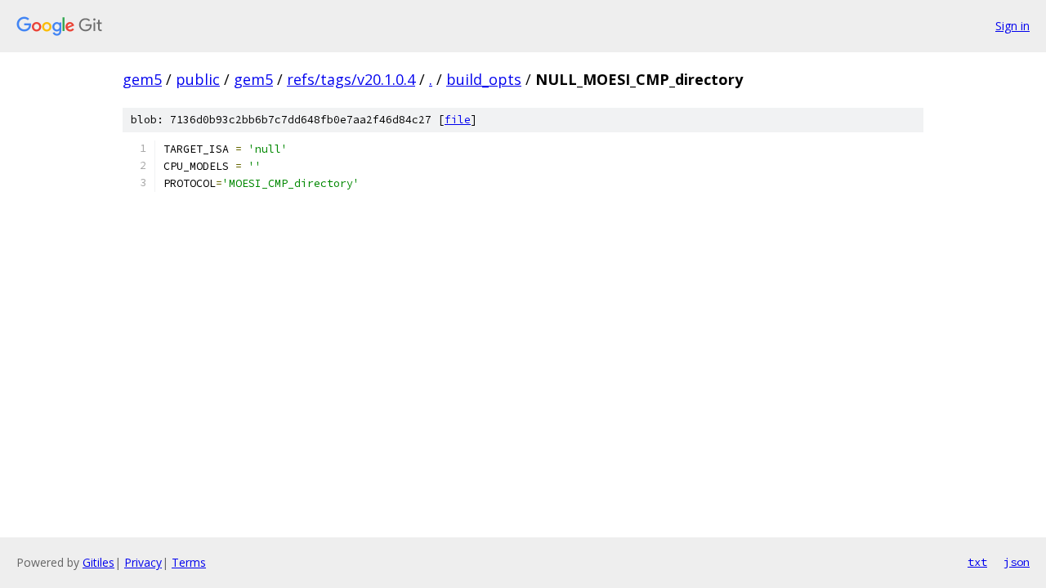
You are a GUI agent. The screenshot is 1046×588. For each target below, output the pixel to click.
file (458, 120)
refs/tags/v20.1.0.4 (351, 79)
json (1017, 562)
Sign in (1012, 25)
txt (977, 562)
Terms (189, 562)
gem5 (142, 79)
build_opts (483, 79)
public (198, 79)
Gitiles (98, 562)
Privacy (143, 562)
